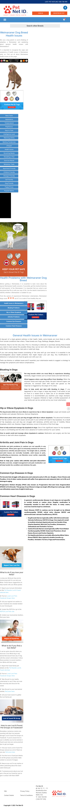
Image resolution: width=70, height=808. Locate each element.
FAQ (5, 791)
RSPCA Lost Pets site (7, 611)
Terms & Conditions (26, 795)
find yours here (9, 691)
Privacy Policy (24, 791)
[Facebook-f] (65, 8)
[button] (5, 20)
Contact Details (9, 795)
